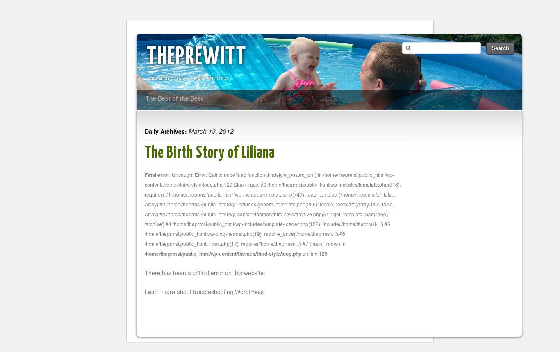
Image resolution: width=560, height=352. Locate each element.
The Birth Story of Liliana (210, 153)
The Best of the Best (174, 98)
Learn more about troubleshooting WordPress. (205, 292)
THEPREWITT (196, 57)
